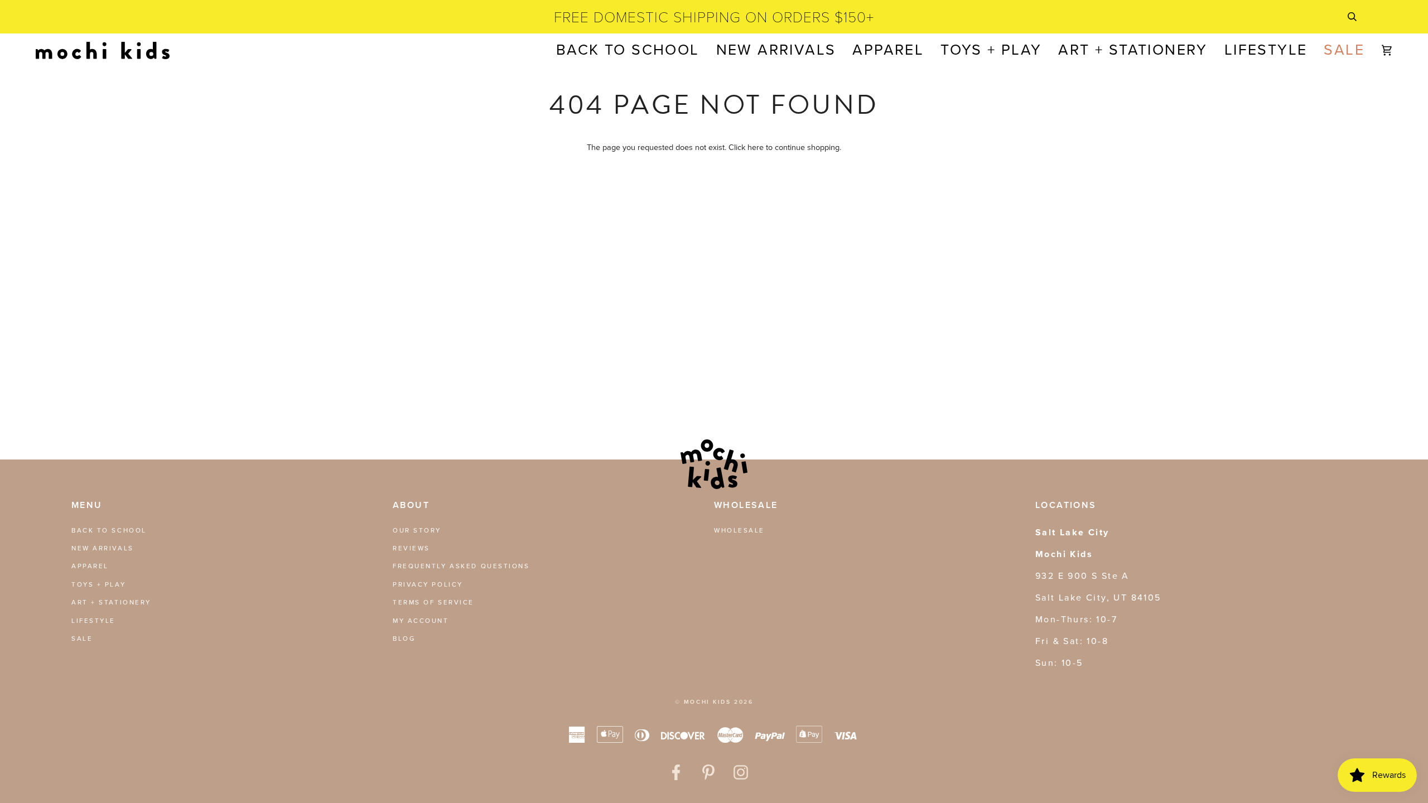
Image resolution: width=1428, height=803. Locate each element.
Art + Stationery (111, 602)
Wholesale (739, 530)
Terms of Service (433, 602)
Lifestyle (93, 621)
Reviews (411, 548)
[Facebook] (676, 772)
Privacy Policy (428, 584)
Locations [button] (1066, 505)
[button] (888, 50)
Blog (404, 638)
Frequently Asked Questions (461, 566)
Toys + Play (98, 584)
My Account (421, 621)
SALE (82, 638)
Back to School (109, 530)
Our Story (417, 530)
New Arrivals (102, 548)
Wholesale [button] (746, 505)
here (755, 147)
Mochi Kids (707, 702)
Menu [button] (87, 505)
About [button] (411, 505)
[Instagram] (741, 772)
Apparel (90, 566)
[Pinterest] (708, 772)
